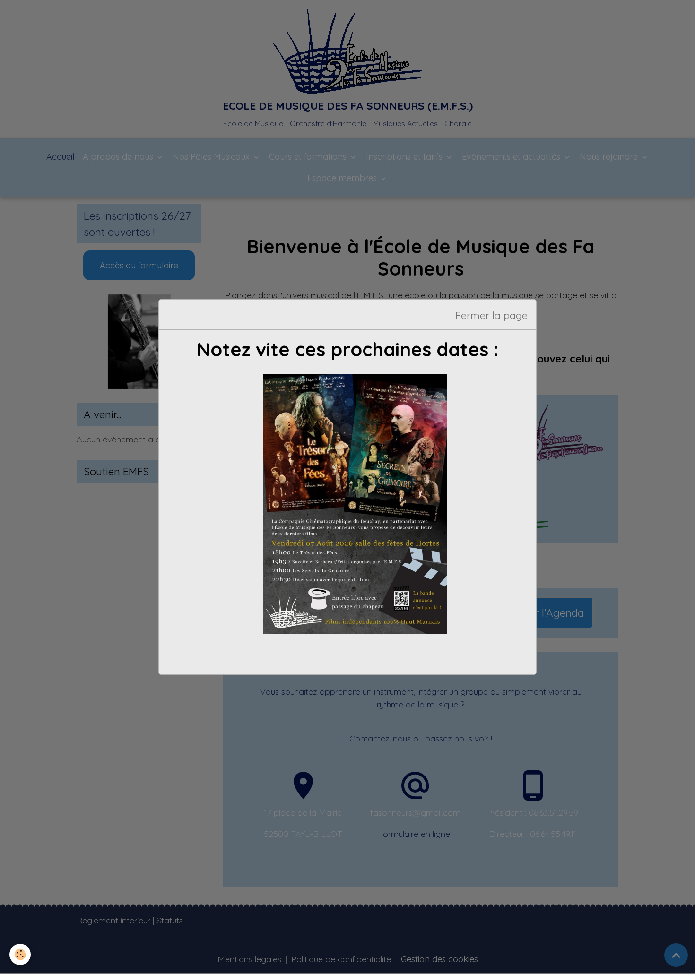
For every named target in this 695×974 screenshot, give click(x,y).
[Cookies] (20, 954)
